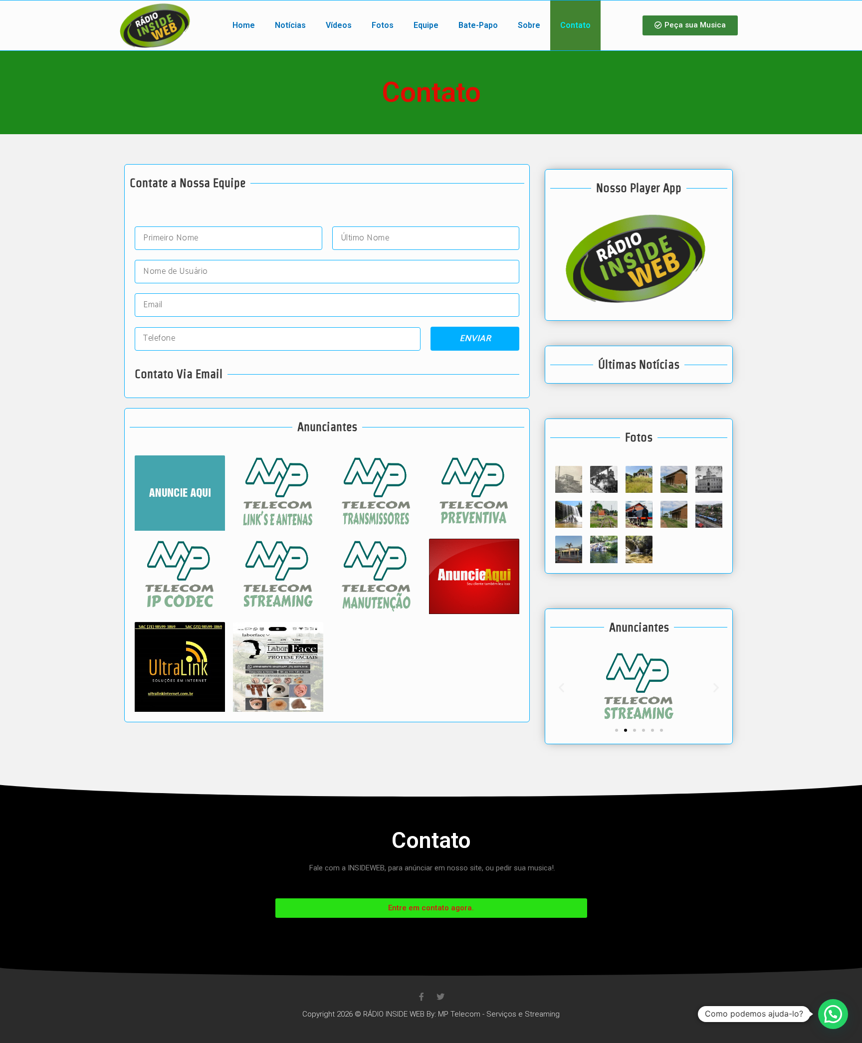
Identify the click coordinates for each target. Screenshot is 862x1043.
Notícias (290, 25)
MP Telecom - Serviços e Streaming (499, 1014)
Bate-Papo (478, 25)
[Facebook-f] (422, 997)
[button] (690, 25)
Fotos (383, 25)
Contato (575, 25)
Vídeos (339, 25)
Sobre (529, 25)
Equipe (426, 25)
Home (243, 25)
